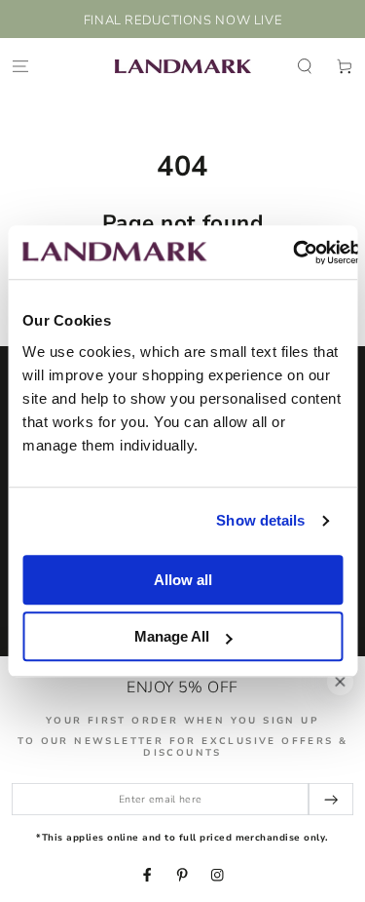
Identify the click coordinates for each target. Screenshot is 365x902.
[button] (304, 66)
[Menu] (20, 66)
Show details (260, 520)
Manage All (171, 636)
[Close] (340, 681)
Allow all (183, 579)
